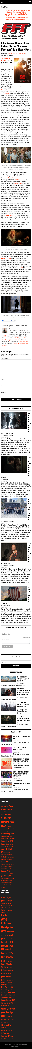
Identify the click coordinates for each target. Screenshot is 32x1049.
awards (3, 812)
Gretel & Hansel (6, 258)
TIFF (6, 878)
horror (5, 843)
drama (3, 836)
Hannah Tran (7, 841)
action (3, 806)
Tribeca (9, 882)
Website (3, 392)
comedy (10, 826)
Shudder (8, 869)
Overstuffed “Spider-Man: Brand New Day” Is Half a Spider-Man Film (17, 15)
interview (4, 846)
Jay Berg (7, 980)
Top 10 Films (11, 878)
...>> (11, 745)
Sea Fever (9, 215)
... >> (10, 454)
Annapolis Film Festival (6, 903)
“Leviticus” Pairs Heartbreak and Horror (15, 20)
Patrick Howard (8, 1000)
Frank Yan (9, 961)
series (3, 869)
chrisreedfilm (6, 814)
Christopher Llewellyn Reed (16, 53)
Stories (10, 1017)
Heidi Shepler (9, 970)
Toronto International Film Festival (6, 1025)
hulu (11, 844)
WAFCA (17, 338)
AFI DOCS (8, 901)
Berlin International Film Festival (7, 907)
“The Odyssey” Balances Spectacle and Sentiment (17, 18)
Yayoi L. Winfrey (9, 1038)
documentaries (5, 831)
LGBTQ (10, 846)
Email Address (6, 639)
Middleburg (7, 852)
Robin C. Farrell (7, 1003)
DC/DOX (9, 932)
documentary (7, 833)
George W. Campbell (10, 838)
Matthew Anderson (11, 984)
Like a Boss (11, 178)
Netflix (4, 857)
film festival (10, 836)
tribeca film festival (6, 885)
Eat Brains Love (20, 180)
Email (3, 385)
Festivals (7, 945)
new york (11, 857)
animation (8, 809)
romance (9, 864)
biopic (8, 812)
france (3, 838)
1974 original (5, 94)
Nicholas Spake (8, 997)
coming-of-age (5, 829)
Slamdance (11, 1006)
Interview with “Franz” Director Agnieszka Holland (17, 10)
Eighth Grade (18, 183)
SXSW (6, 876)
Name (3, 379)
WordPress (18, 1046)
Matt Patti (7, 987)
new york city (4, 859)
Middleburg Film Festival (7, 855)
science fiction (8, 866)
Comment (4, 358)
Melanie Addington (6, 990)
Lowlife (21, 268)
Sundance (5, 871)
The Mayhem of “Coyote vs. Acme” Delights (15, 12)
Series (4, 1005)
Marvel (3, 849)
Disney (12, 828)
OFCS (4, 336)
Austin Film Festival (5, 905)
